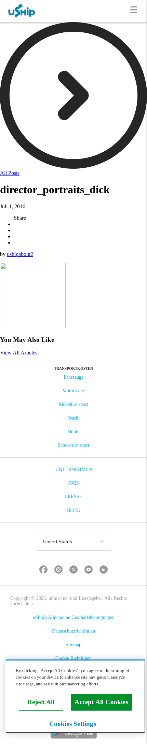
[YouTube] (88, 570)
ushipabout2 (20, 254)
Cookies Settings (72, 723)
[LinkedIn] (103, 570)
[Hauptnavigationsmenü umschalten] (135, 11)
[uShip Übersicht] (22, 11)
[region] (75, 696)
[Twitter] (73, 570)
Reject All (41, 701)
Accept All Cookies (101, 701)
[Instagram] (58, 570)
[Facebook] (43, 570)
